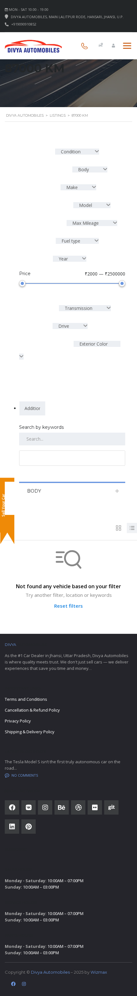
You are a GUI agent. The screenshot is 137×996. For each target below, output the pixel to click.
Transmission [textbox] (78, 308)
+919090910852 (23, 24)
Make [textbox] (72, 187)
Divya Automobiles (50, 972)
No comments (24, 775)
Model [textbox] (85, 205)
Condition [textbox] (71, 152)
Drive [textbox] (63, 326)
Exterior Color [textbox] (93, 344)
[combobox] (77, 152)
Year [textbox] (63, 259)
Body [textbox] (83, 169)
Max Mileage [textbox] (85, 223)
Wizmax (98, 972)
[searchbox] (32, 408)
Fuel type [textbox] (71, 241)
